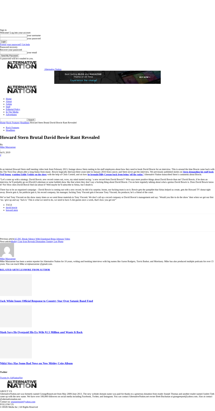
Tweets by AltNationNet (11, 378)
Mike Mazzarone (8, 147)
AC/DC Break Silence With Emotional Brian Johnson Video (42, 239)
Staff (8, 106)
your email (32, 52)
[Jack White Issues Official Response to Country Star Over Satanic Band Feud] (16, 295)
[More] (46, 159)
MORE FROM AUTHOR (37, 269)
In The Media (12, 112)
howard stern (12, 210)
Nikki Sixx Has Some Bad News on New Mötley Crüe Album (36, 363)
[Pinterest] (25, 159)
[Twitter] (15, 159)
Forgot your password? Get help (15, 44)
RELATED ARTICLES (12, 269)
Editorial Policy (13, 109)
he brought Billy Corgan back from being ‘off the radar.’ (116, 174)
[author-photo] (7, 256)
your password (34, 38)
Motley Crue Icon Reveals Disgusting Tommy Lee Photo (37, 241)
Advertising (11, 114)
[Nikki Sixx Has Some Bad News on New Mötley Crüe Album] (16, 357)
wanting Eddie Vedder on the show (29, 174)
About (9, 101)
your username (34, 35)
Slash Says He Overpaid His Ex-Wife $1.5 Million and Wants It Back (41, 332)
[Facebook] (4, 159)
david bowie (11, 207)
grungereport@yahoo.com (23, 401)
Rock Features (13, 122)
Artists (9, 104)
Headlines (24, 122)
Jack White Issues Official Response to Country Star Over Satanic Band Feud (46, 300)
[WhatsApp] (35, 159)
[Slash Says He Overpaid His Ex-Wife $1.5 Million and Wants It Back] (16, 326)
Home (9, 99)
